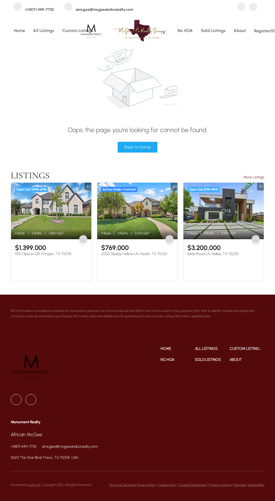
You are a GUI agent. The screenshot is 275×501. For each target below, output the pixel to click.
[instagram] (253, 7)
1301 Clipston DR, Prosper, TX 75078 (43, 254)
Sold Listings (213, 30)
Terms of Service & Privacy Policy (132, 485)
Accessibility (256, 485)
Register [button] (262, 30)
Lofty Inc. (35, 485)
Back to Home (137, 147)
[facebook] (241, 7)
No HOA (185, 30)
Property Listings (220, 485)
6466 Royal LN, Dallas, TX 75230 (212, 254)
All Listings (43, 30)
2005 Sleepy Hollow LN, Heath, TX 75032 (134, 254)
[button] (178, 348)
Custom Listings (77, 30)
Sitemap (240, 485)
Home (19, 30)
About (240, 30)
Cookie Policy (167, 485)
